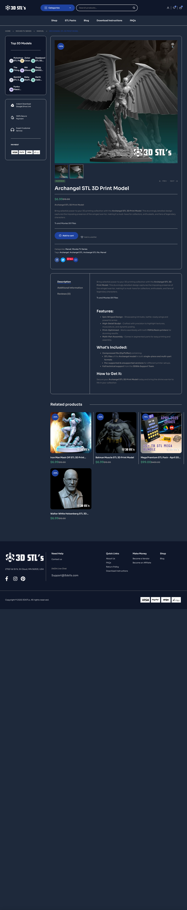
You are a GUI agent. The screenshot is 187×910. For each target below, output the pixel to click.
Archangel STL (76, 252)
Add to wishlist (90, 237)
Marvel (40, 31)
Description (64, 281)
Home (7, 31)
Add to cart (68, 235)
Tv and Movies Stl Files (65, 223)
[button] (173, 46)
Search (134, 8)
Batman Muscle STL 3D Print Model (115, 457)
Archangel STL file (91, 252)
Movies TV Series (23, 31)
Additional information (70, 287)
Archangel (64, 252)
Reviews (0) (64, 293)
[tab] (70, 282)
